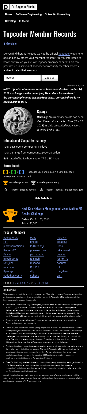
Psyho (7, 254)
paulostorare (10, 237)
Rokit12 (34, 267)
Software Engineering (29, 14)
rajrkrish (35, 258)
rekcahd (35, 263)
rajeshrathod (10, 258)
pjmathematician (13, 246)
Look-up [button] (49, 77)
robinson (8, 267)
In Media (24, 21)
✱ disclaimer (10, 43)
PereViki (62, 237)
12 (42, 282)
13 (46, 282)
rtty (32, 271)
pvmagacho (37, 254)
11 (38, 282)
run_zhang (63, 271)
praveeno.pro (38, 250)
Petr (5, 241)
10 (34, 282)
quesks (61, 254)
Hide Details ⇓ (43, 198)
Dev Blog (10, 21)
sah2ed (34, 275)
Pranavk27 (9, 250)
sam (59, 275)
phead (34, 241)
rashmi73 (62, 258)
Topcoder (64, 53)
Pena (33, 237)
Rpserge (42, 111)
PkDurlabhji (37, 246)
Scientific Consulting (57, 14)
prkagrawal (63, 250)
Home (8, 14)
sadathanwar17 (12, 275)
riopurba (62, 263)
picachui (62, 241)
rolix (59, 267)
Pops (60, 246)
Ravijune (8, 263)
